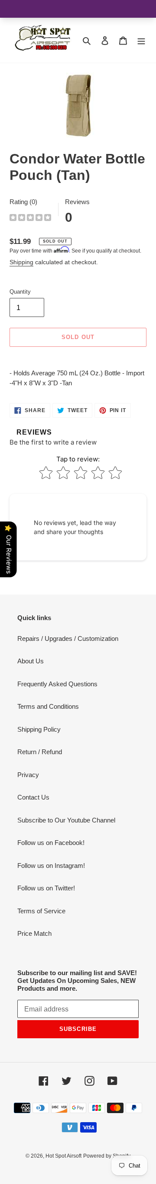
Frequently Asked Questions (57, 684)
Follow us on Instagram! (51, 865)
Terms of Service (41, 911)
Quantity (20, 291)
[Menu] (141, 40)
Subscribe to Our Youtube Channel (66, 820)
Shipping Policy (39, 729)
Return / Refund (39, 751)
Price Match (34, 933)
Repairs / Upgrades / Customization (67, 638)
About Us (30, 661)
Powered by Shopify (106, 1156)
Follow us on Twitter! (46, 888)
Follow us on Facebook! (50, 842)
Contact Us (33, 797)
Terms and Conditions (48, 706)
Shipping (21, 262)
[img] (30, 218)
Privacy (28, 774)
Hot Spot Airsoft (63, 1156)
